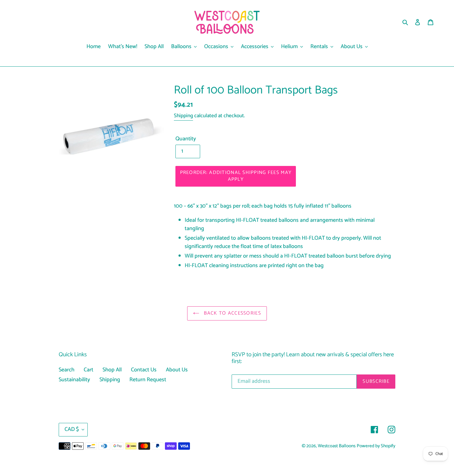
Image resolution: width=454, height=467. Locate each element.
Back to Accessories (231, 313)
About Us (177, 369)
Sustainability (74, 379)
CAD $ (72, 429)
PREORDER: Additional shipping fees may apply (236, 176)
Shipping (183, 115)
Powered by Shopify (376, 446)
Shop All (112, 369)
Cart (88, 369)
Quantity (185, 139)
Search (66, 369)
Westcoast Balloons (336, 446)
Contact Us (144, 369)
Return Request (147, 379)
